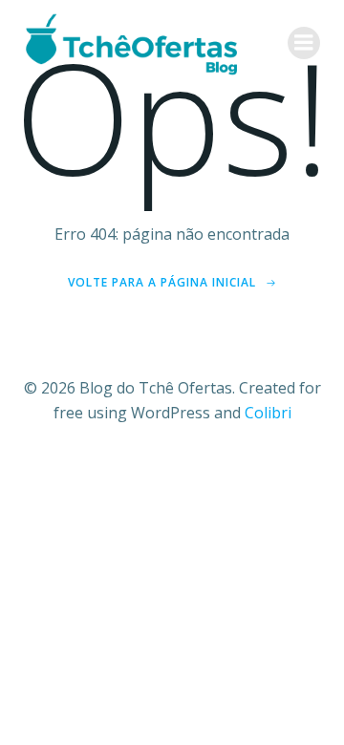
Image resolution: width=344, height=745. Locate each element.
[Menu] (304, 43)
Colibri (268, 412)
